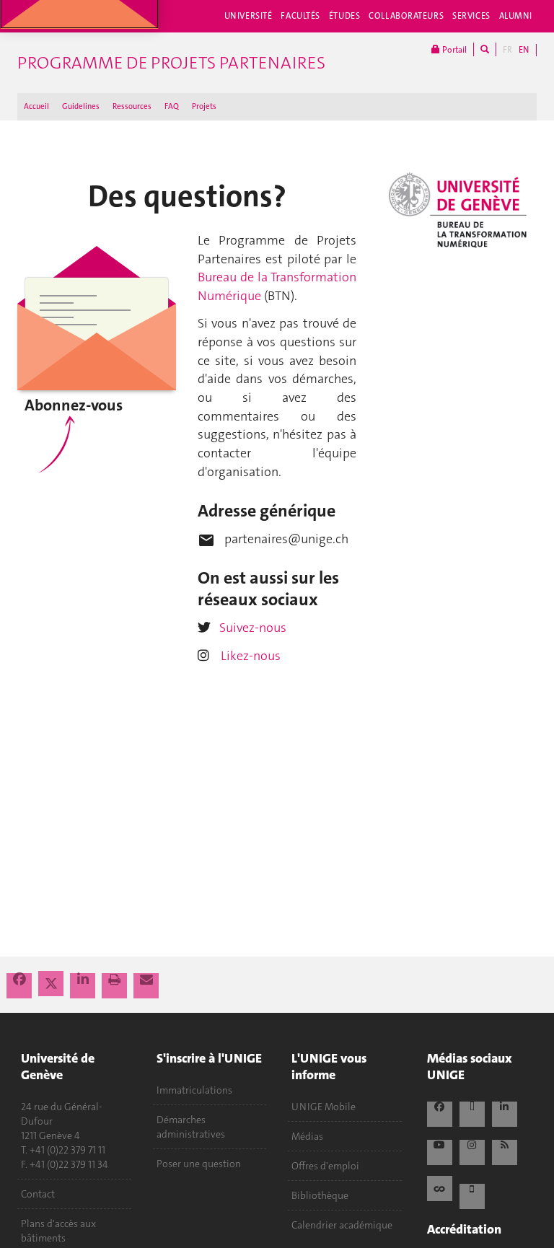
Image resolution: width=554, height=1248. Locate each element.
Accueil (36, 106)
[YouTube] (439, 1149)
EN (524, 50)
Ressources (132, 106)
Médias (307, 1136)
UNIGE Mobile (323, 1106)
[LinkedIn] (84, 979)
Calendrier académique (341, 1224)
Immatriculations (194, 1090)
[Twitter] (52, 984)
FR (507, 50)
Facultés (300, 16)
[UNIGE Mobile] (472, 1193)
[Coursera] (439, 1187)
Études (344, 16)
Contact (38, 1193)
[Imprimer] (116, 979)
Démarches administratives (191, 1127)
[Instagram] (472, 1149)
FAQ (171, 106)
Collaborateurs (406, 16)
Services (471, 16)
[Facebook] (20, 979)
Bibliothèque (319, 1195)
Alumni (515, 16)
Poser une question (199, 1163)
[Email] (146, 979)
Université (248, 16)
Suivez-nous (252, 627)
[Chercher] (485, 49)
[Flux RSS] (504, 1149)
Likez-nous (251, 655)
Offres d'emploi (325, 1165)
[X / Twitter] (472, 1111)
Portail (453, 50)
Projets (204, 106)
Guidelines (81, 106)
